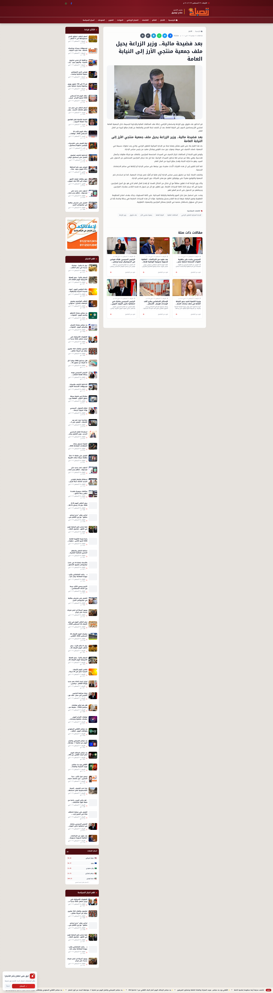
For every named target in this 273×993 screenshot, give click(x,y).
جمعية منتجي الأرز (146, 215)
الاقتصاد (145, 20)
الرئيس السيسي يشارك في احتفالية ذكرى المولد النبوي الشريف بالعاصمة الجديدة (123, 304)
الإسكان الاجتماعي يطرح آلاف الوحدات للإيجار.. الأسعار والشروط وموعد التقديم (156, 304)
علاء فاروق (133, 215)
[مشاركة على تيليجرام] (153, 35)
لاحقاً (7, 986)
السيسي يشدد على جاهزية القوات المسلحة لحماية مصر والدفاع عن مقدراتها (189, 262)
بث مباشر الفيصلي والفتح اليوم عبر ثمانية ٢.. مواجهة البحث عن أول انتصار (166, 990)
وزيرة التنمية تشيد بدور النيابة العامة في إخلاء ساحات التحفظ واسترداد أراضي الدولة (188, 304)
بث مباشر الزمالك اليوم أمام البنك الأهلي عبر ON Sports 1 (220, 990)
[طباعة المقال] (142, 35)
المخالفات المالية (172, 215)
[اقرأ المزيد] (176, 272)
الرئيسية (171, 20)
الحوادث (120, 20)
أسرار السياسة (88, 20)
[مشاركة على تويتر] (164, 35)
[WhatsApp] (66, 3)
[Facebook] (71, 3)
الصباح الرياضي (132, 20)
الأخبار (162, 20)
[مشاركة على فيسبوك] (170, 35)
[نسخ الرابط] (148, 35)
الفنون (111, 20)
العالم (154, 20)
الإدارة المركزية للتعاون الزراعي (191, 215)
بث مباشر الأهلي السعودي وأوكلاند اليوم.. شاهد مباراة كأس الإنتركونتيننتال (104, 990)
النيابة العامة (160, 215)
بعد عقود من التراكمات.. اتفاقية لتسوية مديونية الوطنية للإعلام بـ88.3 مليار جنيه (154, 262)
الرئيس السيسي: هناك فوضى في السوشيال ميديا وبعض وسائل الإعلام (122, 262)
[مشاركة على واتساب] (159, 35)
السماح (22, 986)
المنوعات (101, 20)
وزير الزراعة (122, 215)
